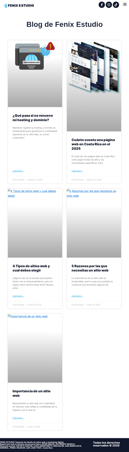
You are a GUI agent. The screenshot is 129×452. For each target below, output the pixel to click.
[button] (124, 4)
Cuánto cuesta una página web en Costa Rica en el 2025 (93, 144)
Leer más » (18, 171)
